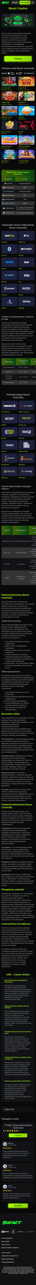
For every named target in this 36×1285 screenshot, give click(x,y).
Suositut (4, 73)
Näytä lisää (18, 1205)
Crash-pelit (21, 73)
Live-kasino (13, 73)
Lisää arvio (18, 1135)
